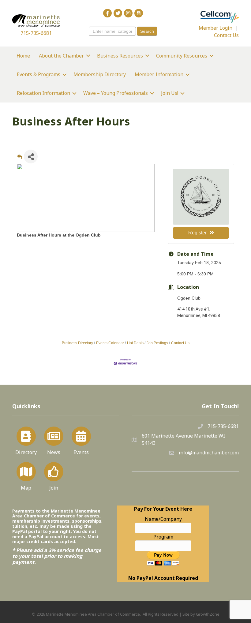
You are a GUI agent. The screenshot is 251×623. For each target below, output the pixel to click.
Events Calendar (110, 343)
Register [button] (197, 232)
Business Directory (77, 343)
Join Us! (169, 93)
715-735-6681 (36, 33)
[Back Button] (19, 158)
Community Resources (181, 55)
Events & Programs (38, 74)
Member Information (159, 74)
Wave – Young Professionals (115, 93)
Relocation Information (43, 93)
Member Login (215, 27)
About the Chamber (61, 55)
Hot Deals (135, 343)
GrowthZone (207, 614)
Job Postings (157, 343)
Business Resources (120, 55)
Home (23, 55)
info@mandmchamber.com (209, 452)
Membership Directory (99, 74)
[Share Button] (31, 156)
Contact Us (226, 35)
